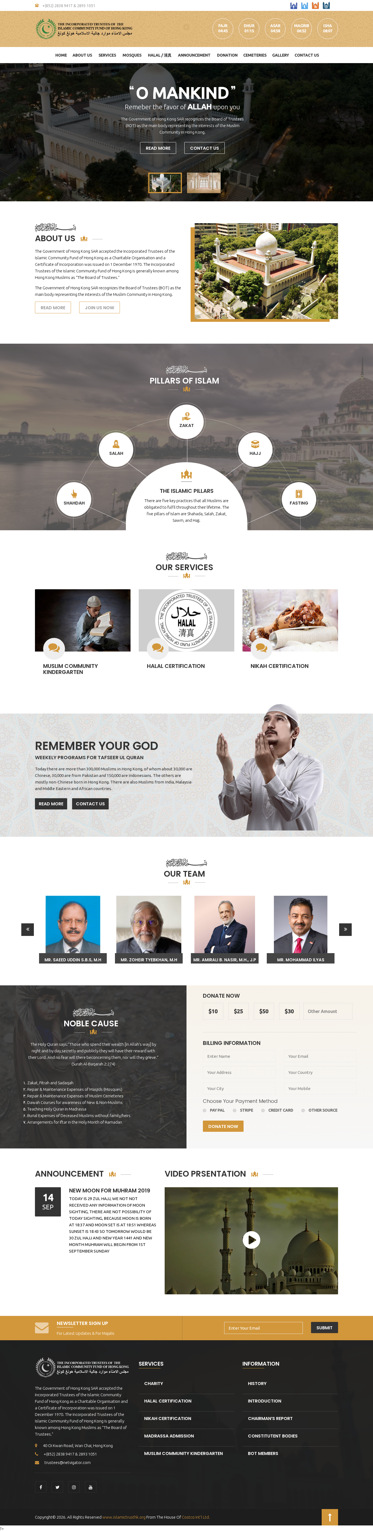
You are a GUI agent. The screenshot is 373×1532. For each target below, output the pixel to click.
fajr (222, 25)
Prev (7, 132)
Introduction (264, 1401)
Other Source (323, 1110)
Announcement (194, 55)
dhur (249, 25)
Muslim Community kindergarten (70, 669)
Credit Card (280, 1110)
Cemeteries (255, 55)
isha (327, 25)
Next (366, 132)
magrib (301, 25)
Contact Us (307, 55)
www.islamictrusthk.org (124, 1517)
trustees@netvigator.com (68, 1462)
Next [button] (345, 929)
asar (275, 25)
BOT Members (263, 1453)
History (257, 1383)
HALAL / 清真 (159, 55)
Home (61, 55)
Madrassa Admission (169, 1436)
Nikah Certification (280, 666)
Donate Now (223, 1126)
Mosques (132, 55)
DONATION (227, 55)
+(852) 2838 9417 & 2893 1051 (68, 6)
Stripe (246, 1110)
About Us (82, 55)
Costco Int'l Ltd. (196, 1517)
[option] (73, 930)
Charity (153, 1383)
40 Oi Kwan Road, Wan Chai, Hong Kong (78, 1445)
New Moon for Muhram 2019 (109, 1190)
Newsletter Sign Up (82, 1323)
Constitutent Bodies (273, 1436)
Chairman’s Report (270, 1418)
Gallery (280, 55)
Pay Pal (217, 1110)
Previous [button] (27, 929)
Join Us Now (99, 308)
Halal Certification (176, 666)
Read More (158, 148)
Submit (324, 1328)
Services (107, 55)
